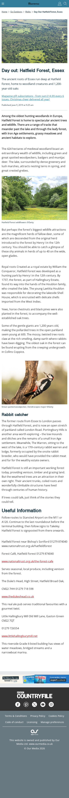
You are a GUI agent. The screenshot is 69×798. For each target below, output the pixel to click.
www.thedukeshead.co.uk (18, 596)
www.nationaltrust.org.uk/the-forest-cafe (27, 561)
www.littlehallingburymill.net (20, 636)
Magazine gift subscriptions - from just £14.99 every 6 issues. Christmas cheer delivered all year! (33, 97)
